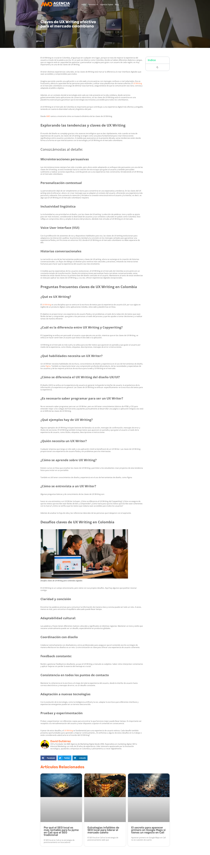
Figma (48, 366)
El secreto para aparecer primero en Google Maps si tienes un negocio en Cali (148, 830)
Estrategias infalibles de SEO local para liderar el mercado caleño (103, 830)
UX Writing (137, 83)
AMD (48, 116)
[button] (93, 4)
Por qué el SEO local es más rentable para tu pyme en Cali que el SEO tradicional (61, 831)
